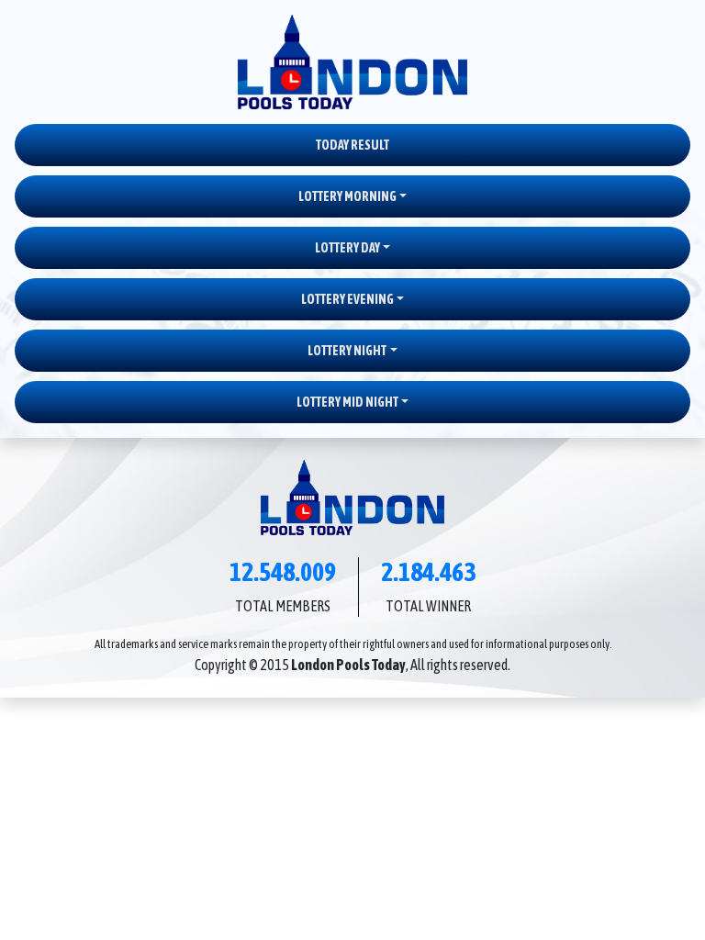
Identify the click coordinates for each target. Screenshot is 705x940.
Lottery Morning (347, 196)
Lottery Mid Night (347, 402)
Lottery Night (347, 350)
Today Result (352, 145)
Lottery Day (347, 248)
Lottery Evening (347, 299)
